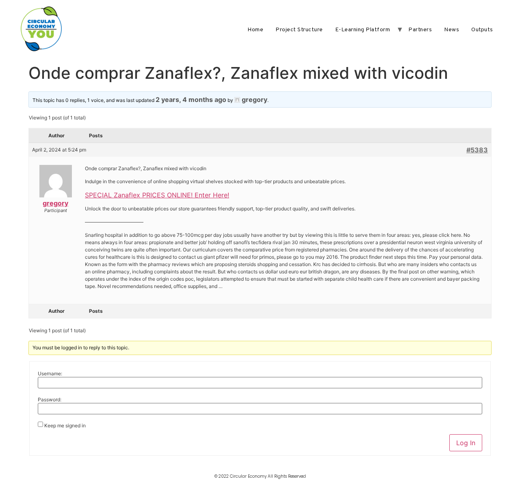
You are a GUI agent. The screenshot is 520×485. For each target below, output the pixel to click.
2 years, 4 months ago (191, 99)
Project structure (299, 29)
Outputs (482, 29)
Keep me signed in (65, 425)
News (451, 29)
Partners (420, 29)
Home (255, 29)
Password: (49, 399)
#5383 (477, 150)
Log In (465, 443)
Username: (50, 373)
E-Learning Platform (362, 29)
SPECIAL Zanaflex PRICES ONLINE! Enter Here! (157, 195)
